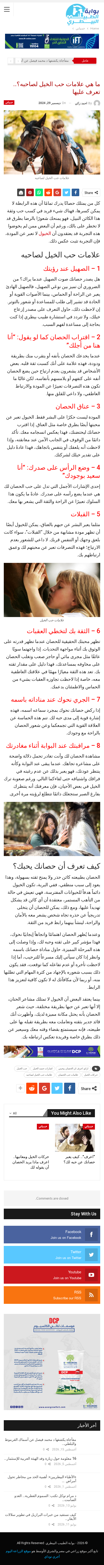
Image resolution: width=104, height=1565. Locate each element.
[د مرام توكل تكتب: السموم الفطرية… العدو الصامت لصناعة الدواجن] (90, 1501)
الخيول (45, 233)
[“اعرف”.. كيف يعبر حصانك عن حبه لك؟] (75, 1138)
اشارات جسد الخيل (43, 1068)
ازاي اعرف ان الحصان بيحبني (73, 1068)
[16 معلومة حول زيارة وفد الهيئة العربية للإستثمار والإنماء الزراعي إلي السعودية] (90, 1463)
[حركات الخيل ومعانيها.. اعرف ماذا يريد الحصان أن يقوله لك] (29, 1138)
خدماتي (9, 102)
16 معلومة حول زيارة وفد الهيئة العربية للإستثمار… (40, 1458)
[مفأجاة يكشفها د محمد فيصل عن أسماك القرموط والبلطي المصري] (90, 1445)
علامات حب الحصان (68, 1074)
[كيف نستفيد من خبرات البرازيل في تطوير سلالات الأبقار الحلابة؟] (90, 1520)
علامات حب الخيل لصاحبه (39, 1074)
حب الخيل (22, 1068)
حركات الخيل (91, 1074)
